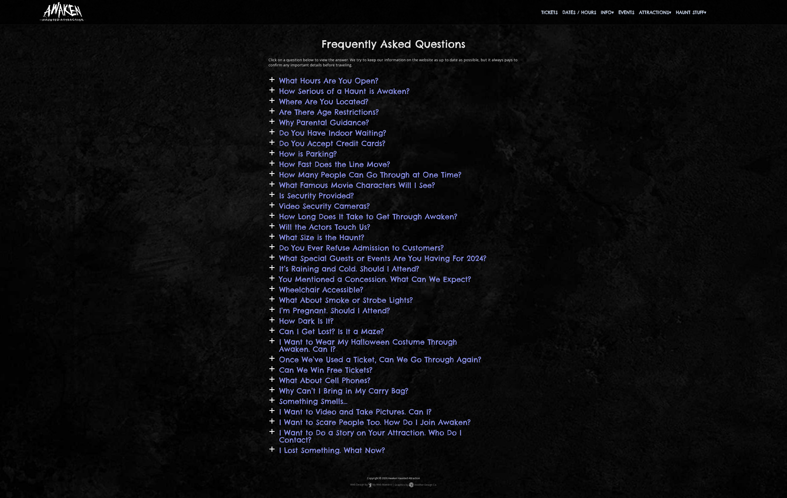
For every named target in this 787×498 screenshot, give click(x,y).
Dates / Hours (579, 12)
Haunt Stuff (690, 12)
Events (626, 12)
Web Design (357, 485)
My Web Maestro (382, 485)
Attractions (654, 12)
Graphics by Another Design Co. (416, 485)
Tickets (549, 12)
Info (606, 12)
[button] (393, 80)
